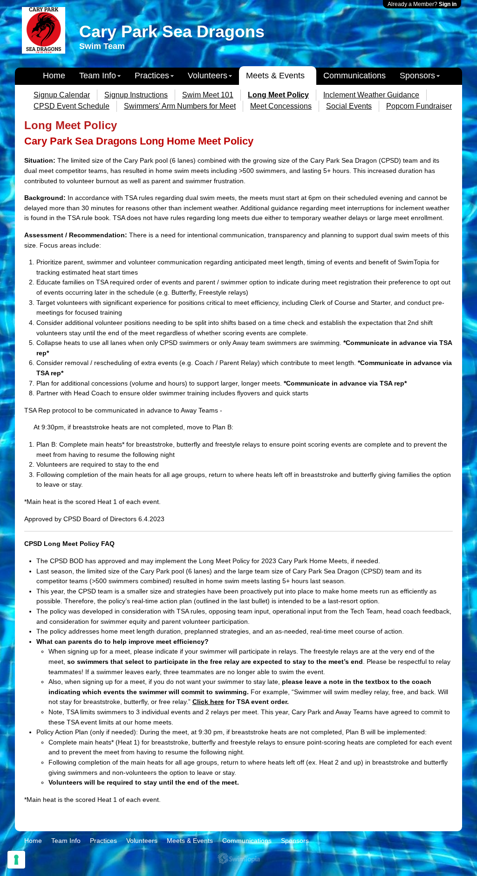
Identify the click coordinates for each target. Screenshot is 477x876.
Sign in (448, 4)
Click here (208, 701)
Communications (354, 75)
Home (54, 75)
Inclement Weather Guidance (371, 95)
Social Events (349, 106)
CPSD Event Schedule (71, 106)
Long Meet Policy (278, 95)
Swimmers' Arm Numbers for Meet (180, 106)
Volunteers (207, 75)
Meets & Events (275, 75)
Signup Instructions (136, 95)
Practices (152, 75)
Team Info (97, 75)
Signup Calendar (62, 95)
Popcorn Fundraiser (419, 106)
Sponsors (417, 75)
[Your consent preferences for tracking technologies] (16, 860)
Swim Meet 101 (207, 95)
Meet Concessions (281, 106)
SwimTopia (239, 858)
